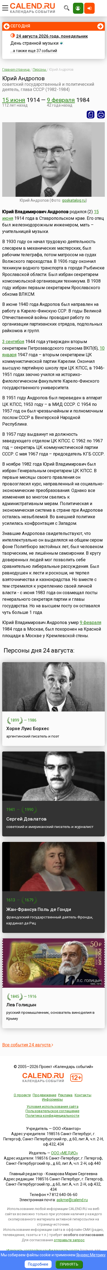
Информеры (52, 1099)
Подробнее (38, 1264)
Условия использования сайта (52, 1106)
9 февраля (61, 100)
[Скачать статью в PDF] (90, 114)
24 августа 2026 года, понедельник (52, 36)
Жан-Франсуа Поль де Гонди (38, 909)
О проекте (22, 1095)
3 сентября (13, 341)
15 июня (13, 100)
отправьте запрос (69, 1240)
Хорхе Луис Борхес (27, 728)
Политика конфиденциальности (52, 1116)
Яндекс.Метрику (91, 1255)
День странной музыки (34, 43)
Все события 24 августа (27, 1044)
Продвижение (44, 1095)
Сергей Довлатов (26, 819)
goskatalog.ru (74, 200)
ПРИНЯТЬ (69, 1264)
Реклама (65, 1095)
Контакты (83, 1095)
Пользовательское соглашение (52, 1111)
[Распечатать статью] (101, 114)
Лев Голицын (21, 1004)
